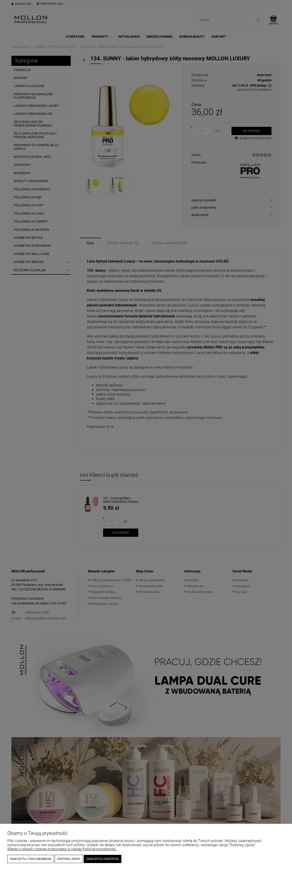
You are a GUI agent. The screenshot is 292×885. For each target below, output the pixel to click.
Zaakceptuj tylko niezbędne (30, 859)
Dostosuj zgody (68, 859)
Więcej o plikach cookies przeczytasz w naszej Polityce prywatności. (62, 849)
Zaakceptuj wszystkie (102, 859)
